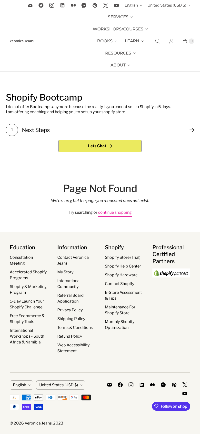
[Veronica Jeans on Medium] (73, 5)
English (131, 5)
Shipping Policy (71, 318)
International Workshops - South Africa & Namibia (27, 336)
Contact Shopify (119, 283)
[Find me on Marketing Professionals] (171, 282)
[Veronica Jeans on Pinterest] (95, 5)
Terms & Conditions (75, 327)
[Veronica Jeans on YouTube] (116, 5)
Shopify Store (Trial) (122, 257)
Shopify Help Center (123, 266)
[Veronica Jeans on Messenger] (84, 5)
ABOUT (118, 65)
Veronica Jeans (38, 423)
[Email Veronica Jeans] (30, 5)
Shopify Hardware (121, 275)
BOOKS (105, 40)
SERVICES (118, 16)
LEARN (132, 40)
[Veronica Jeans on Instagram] (51, 5)
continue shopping (115, 212)
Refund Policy (69, 336)
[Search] (157, 41)
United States (167, 5)
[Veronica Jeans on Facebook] (41, 5)
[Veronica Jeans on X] (105, 5)
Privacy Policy (70, 310)
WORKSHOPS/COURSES (118, 29)
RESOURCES (118, 53)
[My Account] (171, 41)
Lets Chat (97, 146)
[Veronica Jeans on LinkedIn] (62, 5)
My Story (65, 272)
